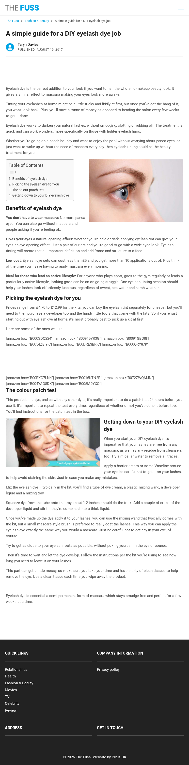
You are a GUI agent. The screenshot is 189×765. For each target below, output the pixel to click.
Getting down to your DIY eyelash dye (40, 195)
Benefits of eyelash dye (29, 179)
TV (7, 697)
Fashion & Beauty (19, 683)
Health (10, 676)
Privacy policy (108, 669)
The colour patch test (28, 190)
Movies (11, 690)
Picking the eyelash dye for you (35, 184)
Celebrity (12, 703)
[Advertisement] (95, 73)
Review (10, 710)
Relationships (16, 669)
